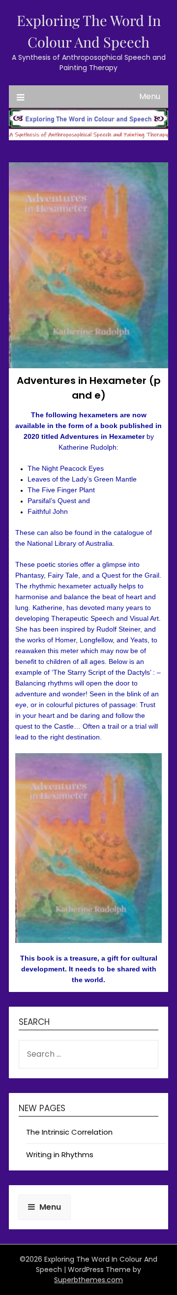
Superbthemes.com (88, 1280)
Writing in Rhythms (59, 1154)
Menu (149, 96)
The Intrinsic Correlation (69, 1132)
